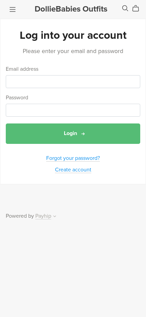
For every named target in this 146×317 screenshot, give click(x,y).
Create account (73, 169)
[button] (55, 217)
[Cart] (138, 8)
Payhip (43, 216)
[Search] (125, 8)
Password (17, 98)
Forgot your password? (73, 158)
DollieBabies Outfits (71, 9)
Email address (22, 69)
